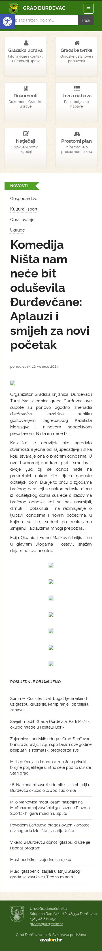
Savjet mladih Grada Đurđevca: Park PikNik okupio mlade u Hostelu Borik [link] (50, 724)
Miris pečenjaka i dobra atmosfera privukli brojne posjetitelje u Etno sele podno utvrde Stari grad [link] (50, 767)
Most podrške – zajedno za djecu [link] (40, 859)
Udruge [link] (17, 230)
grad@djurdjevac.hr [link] (46, 924)
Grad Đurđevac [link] (37, 8)
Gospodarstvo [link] (23, 198)
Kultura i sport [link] (23, 209)
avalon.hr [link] (51, 939)
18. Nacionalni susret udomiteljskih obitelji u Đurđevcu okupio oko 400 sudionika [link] (50, 787)
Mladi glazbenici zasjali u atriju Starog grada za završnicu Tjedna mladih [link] (45, 874)
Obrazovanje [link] (22, 219)
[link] (7, 21)
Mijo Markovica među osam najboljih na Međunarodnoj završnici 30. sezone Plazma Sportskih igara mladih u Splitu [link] (50, 808)
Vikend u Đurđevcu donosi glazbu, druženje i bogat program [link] (50, 845)
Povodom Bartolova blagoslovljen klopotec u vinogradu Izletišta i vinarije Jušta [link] (50, 828)
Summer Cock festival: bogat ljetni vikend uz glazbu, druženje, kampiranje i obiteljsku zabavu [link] (49, 704)
